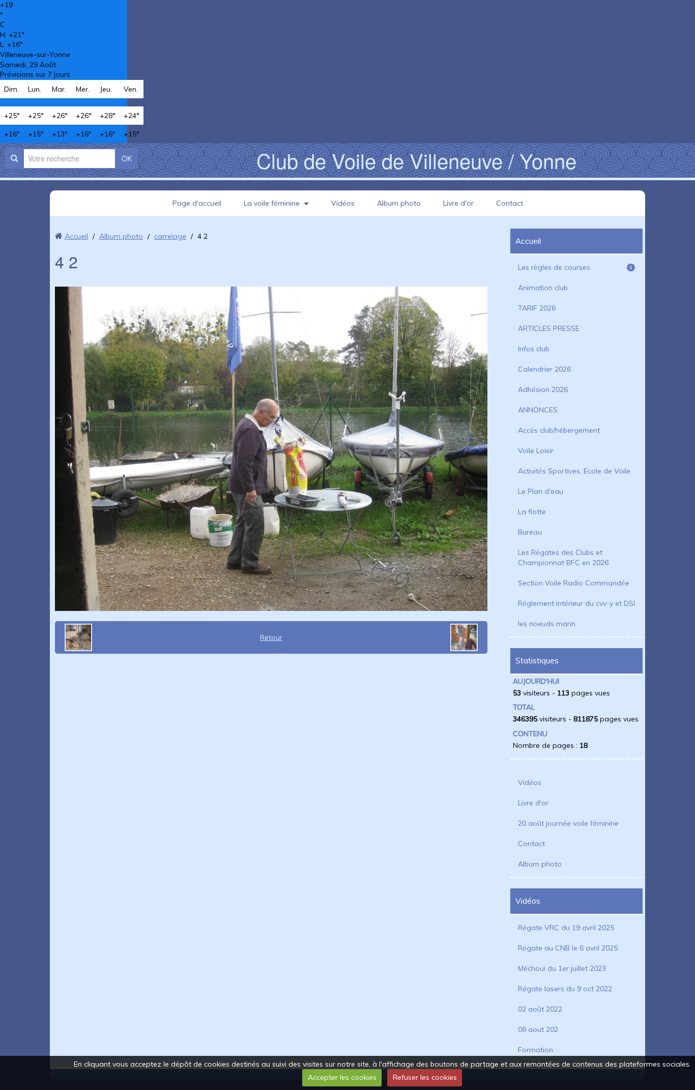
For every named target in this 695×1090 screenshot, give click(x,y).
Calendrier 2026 (544, 369)
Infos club (533, 348)
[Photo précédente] (74, 637)
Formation (535, 1049)
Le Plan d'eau (540, 491)
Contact (509, 203)
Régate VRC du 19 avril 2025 (566, 927)
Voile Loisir (536, 450)
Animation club (543, 287)
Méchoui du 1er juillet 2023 (562, 968)
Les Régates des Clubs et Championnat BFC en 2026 (563, 557)
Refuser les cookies (425, 1077)
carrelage (170, 236)
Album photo (399, 203)
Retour (271, 637)
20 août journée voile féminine (568, 823)
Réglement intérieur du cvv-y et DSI (576, 603)
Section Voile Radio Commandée (573, 583)
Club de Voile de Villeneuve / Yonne (416, 160)
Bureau (530, 532)
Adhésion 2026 (543, 389)
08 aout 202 (538, 1029)
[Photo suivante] (467, 637)
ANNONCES (538, 409)
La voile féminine (272, 203)
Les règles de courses (575, 267)
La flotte (532, 511)
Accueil (76, 236)
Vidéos (343, 203)
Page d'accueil (196, 203)
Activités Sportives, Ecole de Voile (574, 471)
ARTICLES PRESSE (549, 328)
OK (127, 158)
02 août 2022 (540, 1009)
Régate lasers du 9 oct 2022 (565, 988)
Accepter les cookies (342, 1077)
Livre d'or (458, 203)
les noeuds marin (546, 623)
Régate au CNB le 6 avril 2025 (568, 948)
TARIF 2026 (537, 308)
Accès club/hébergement (559, 430)
